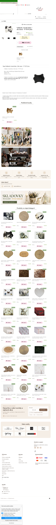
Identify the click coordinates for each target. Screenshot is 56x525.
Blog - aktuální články (5, 477)
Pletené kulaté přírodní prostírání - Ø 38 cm (24, 222)
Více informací (11, 522)
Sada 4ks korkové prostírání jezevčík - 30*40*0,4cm (23, 242)
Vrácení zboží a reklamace (6, 464)
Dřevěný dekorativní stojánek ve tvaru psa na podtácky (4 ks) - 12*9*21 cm (8, 376)
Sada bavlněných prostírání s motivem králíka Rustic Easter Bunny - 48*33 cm (8, 395)
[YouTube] (40, 448)
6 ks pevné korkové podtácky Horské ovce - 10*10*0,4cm (8, 280)
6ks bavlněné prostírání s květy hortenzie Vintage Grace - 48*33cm (23, 337)
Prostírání (3, 92)
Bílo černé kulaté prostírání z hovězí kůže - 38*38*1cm (39, 223)
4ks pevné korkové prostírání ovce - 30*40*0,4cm (6, 318)
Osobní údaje (21, 460)
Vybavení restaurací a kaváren (6, 466)
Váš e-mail (30, 407)
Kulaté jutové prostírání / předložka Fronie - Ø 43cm (39, 261)
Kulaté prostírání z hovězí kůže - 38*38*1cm (22, 376)
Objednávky (20, 457)
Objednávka (28, 4)
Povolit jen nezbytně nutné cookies (11, 520)
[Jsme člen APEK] (35, 451)
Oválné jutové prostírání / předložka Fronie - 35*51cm (24, 261)
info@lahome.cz (14, 3)
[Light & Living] (8, 433)
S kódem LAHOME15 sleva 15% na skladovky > (25, 1)
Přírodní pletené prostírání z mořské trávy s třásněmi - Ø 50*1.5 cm (8, 357)
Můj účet (18, 4)
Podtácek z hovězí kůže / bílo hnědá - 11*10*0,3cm (20, 58)
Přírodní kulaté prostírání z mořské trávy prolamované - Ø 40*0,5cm (23, 395)
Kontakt (3, 460)
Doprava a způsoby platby (6, 457)
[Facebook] (38, 448)
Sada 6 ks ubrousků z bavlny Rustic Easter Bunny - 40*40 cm (39, 376)
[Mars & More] (43, 428)
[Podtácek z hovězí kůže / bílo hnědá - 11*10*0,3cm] (20, 54)
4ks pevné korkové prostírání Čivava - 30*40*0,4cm (23, 318)
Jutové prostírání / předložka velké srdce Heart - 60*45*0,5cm (7, 261)
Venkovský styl (14, 92)
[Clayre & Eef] (8, 428)
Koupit (10, 121)
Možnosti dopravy (20, 46)
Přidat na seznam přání (27, 24)
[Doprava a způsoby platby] (42, 459)
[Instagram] (35, 448)
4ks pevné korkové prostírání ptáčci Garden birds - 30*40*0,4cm (39, 395)
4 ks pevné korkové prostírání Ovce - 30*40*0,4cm (7, 223)
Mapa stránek (4, 473)
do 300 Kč (24, 92)
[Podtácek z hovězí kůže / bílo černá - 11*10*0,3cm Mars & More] (2, 38)
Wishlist (23, 4)
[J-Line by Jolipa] (31, 428)
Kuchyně (7, 92)
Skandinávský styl (19, 92)
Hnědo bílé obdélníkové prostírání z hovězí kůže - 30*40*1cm (39, 280)
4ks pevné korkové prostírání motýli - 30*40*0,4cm (7, 299)
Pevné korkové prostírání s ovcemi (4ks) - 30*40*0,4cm (23, 299)
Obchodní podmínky (5, 459)
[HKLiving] (19, 433)
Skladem (10, 92)
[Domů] (36, 16)
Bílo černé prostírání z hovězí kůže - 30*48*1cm (6, 242)
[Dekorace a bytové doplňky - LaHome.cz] (39, 8)
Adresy (20, 459)
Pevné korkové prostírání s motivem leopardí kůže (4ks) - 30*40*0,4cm (24, 280)
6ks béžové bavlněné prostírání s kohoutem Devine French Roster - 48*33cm (39, 337)
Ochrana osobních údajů (6, 462)
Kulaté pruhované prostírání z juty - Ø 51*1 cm (24, 357)
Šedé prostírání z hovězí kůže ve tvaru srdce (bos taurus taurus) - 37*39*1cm (39, 299)
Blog (3, 475)
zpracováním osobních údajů (38, 412)
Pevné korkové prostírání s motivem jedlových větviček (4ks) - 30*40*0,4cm (39, 357)
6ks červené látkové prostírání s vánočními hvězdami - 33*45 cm (39, 318)
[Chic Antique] (19, 428)
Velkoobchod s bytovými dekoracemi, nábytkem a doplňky (8, 468)
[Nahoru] (50, 498)
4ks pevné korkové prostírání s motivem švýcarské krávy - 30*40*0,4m (38, 242)
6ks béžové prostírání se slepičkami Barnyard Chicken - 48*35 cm (7, 337)
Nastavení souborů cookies (23, 462)
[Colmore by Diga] (31, 433)
